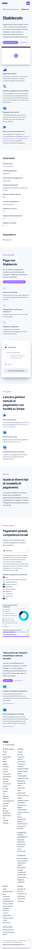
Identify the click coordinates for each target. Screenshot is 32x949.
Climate (5, 769)
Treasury (5, 823)
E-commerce (21, 764)
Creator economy (22, 795)
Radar (4, 808)
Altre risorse (6, 922)
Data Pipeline (7, 776)
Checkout (13, 427)
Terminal (5, 820)
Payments (6, 803)
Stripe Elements (8, 703)
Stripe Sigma (7, 815)
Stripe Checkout (8, 726)
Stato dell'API (21, 867)
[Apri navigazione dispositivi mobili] (28, 3)
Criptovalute (6, 774)
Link (4, 794)
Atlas (4, 754)
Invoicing (5, 789)
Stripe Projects (22, 877)
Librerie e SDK (21, 875)
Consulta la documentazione (13, 282)
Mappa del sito (7, 915)
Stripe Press (21, 899)
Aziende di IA (21, 793)
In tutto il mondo (8, 166)
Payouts (5, 806)
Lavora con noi (21, 894)
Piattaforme (21, 788)
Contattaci (23, 42)
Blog (4, 894)
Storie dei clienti (8, 891)
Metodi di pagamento (11, 9)
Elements (6, 779)
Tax (4, 818)
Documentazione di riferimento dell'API (22, 863)
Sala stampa (21, 896)
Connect (5, 771)
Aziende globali (22, 776)
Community (6, 896)
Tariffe (5, 752)
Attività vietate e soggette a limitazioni (8, 908)
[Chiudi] (28, 940)
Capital (5, 764)
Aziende (19, 752)
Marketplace (21, 781)
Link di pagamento (8, 801)
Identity (5, 786)
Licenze (5, 913)
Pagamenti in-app (22, 778)
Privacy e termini (8, 904)
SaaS (19, 790)
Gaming (19, 798)
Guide (4, 889)
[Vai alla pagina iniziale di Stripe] (5, 742)
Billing (4, 761)
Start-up (20, 754)
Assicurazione (21, 805)
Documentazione (10, 42)
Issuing (5, 791)
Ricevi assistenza (8, 930)
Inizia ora (7, 680)
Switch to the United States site (13, 944)
